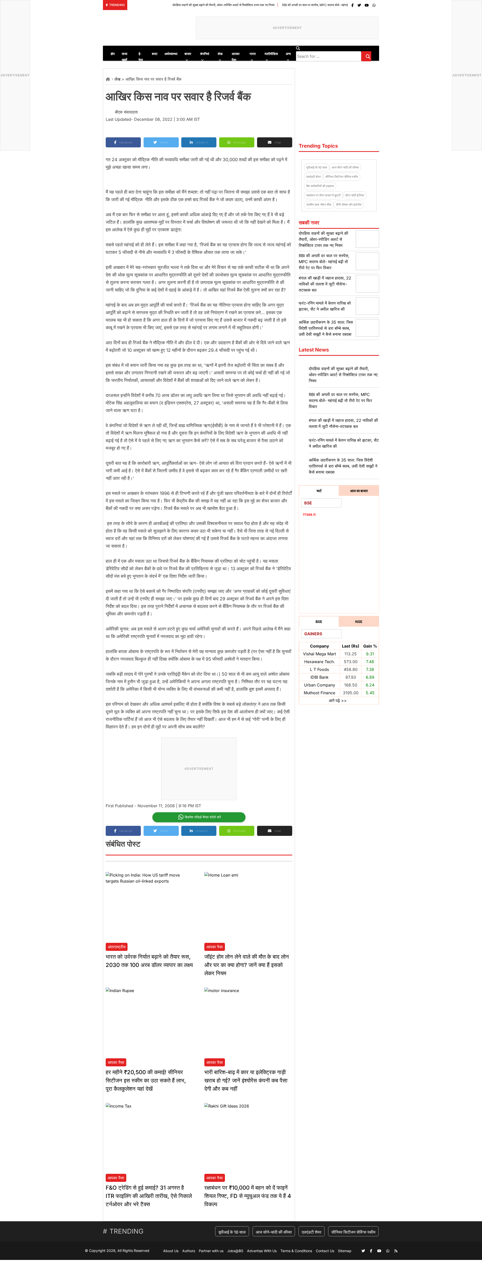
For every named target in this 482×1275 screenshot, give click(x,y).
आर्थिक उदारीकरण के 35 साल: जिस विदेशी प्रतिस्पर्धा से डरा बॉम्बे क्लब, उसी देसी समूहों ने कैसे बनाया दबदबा (326, 328)
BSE (319, 621)
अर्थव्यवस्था (170, 54)
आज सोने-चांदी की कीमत (345, 167)
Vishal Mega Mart (319, 653)
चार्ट (319, 491)
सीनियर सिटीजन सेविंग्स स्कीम (341, 177)
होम (113, 54)
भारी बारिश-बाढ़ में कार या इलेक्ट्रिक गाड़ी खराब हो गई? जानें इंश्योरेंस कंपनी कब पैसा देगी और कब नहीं (245, 1080)
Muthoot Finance (319, 692)
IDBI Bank (320, 677)
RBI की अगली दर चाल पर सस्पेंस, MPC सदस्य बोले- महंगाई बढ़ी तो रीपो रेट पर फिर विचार (296, 5)
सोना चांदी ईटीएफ (354, 195)
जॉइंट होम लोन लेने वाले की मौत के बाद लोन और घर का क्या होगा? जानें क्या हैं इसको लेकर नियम (246, 964)
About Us (170, 1251)
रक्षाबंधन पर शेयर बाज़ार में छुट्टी (323, 195)
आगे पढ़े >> (338, 700)
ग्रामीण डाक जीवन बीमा (318, 204)
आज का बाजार (359, 491)
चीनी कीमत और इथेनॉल (349, 204)
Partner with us (211, 1251)
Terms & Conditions (296, 1251)
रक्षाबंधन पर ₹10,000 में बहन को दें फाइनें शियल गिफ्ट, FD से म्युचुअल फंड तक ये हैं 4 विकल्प (247, 1195)
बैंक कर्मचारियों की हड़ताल (320, 186)
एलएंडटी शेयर (313, 177)
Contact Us (325, 1251)
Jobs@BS (235, 1251)
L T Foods (319, 669)
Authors (188, 1251)
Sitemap (344, 1251)
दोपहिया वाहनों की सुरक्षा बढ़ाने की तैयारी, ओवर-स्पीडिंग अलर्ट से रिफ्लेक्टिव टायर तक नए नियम (188, 5)
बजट (154, 54)
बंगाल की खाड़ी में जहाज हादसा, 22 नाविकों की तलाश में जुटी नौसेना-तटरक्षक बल (325, 284)
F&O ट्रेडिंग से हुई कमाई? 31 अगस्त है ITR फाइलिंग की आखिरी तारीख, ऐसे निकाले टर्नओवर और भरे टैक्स (149, 1195)
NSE (359, 621)
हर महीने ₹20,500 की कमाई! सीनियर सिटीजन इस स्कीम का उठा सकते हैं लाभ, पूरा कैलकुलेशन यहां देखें (146, 1080)
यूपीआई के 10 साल (316, 167)
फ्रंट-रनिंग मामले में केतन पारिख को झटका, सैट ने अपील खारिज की (344, 443)
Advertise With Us (262, 1251)
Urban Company (319, 684)
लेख (117, 79)
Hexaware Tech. (319, 661)
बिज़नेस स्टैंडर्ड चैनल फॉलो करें (203, 817)
